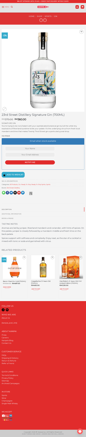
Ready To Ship (26, 184)
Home (31, 16)
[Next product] (41, 20)
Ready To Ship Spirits (38, 184)
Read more (7, 287)
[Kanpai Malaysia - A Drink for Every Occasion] (43, 6)
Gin (55, 16)
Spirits (48, 16)
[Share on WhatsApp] (3, 192)
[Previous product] (44, 20)
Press (4, 335)
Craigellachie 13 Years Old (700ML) (40, 282)
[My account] (77, 7)
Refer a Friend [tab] (7, 218)
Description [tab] (7, 209)
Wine (4, 398)
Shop (39, 16)
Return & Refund (9, 361)
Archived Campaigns (10, 383)
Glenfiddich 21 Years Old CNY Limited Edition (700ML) (70, 282)
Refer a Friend (8, 363)
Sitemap (5, 381)
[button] (5, 7)
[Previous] (1, 277)
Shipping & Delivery (10, 358)
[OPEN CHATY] (80, 431)
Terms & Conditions (10, 375)
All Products (14, 184)
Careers (5, 338)
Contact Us (6, 343)
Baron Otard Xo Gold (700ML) (14, 281)
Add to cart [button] (35, 289)
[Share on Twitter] (11, 192)
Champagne (7, 401)
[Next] (84, 277)
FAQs (4, 355)
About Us (6, 318)
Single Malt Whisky (10, 403)
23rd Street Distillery (13, 188)
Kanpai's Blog (7, 340)
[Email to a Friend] (15, 192)
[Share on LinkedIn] (23, 192)
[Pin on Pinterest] (19, 192)
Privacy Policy (7, 378)
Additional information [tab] (11, 214)
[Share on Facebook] (7, 192)
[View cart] (82, 7)
